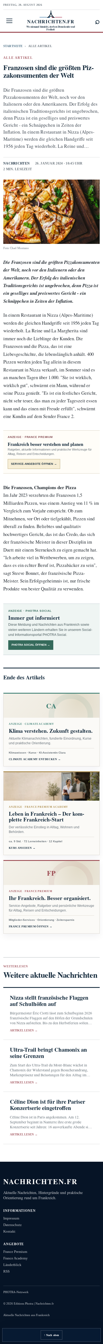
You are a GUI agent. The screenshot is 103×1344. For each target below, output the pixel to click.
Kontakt (9, 1231)
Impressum (11, 1218)
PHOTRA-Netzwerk (16, 1292)
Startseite (13, 46)
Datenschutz (12, 1225)
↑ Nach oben (51, 1335)
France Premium (15, 1252)
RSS (6, 1271)
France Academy (15, 1258)
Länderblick (12, 1265)
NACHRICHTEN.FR (40, 1181)
